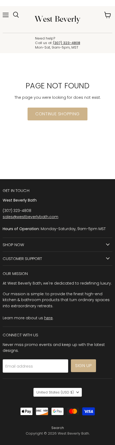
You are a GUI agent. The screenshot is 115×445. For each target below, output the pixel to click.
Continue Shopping (57, 114)
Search (57, 427)
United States (55, 392)
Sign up (83, 366)
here (48, 318)
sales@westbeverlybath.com (30, 216)
